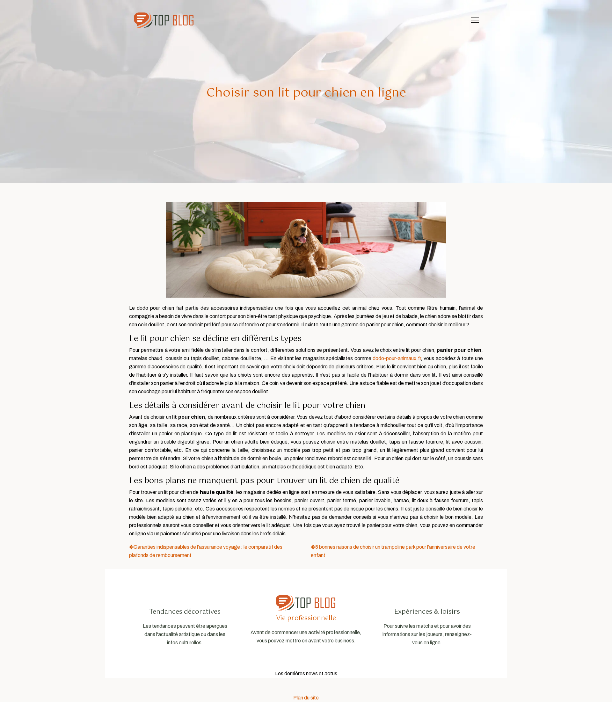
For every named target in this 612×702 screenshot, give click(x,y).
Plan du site (306, 697)
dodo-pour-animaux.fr (397, 358)
